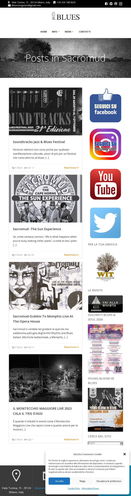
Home (43, 31)
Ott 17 (30, 167)
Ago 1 (30, 439)
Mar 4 (30, 347)
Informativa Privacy (90, 488)
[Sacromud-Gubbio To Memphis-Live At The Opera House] (45, 285)
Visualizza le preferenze (108, 481)
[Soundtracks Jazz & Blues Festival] (45, 111)
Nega (82, 481)
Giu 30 (30, 254)
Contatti (85, 31)
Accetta (59, 481)
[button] (124, 454)
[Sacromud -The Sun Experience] (45, 198)
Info (54, 31)
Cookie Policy (74, 488)
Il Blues (19, 167)
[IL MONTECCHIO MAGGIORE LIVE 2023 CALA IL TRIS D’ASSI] (45, 378)
